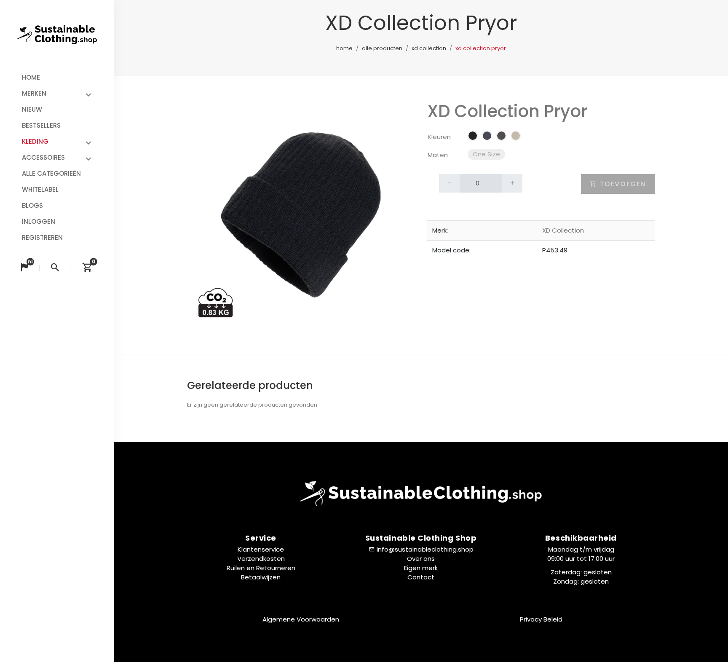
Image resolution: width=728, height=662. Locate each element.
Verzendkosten (261, 558)
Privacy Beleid (541, 619)
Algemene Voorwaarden (300, 619)
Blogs (32, 205)
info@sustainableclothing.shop (425, 549)
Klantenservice (261, 549)
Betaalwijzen (261, 577)
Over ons (421, 558)
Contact (420, 577)
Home (31, 77)
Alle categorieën (51, 173)
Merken (34, 93)
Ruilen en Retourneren (261, 567)
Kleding (35, 141)
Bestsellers (41, 125)
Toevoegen (621, 184)
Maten (438, 154)
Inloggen (38, 221)
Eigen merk (421, 567)
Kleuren (439, 136)
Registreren (42, 237)
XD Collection (429, 48)
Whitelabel (40, 189)
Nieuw (32, 109)
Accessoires (43, 157)
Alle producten (382, 48)
